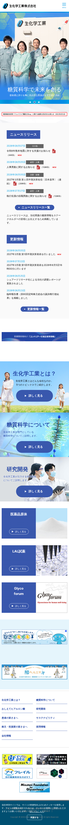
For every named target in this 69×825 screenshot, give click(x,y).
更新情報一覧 (35, 309)
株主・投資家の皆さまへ (14, 726)
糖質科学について (45, 699)
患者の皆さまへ (10, 717)
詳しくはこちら (37, 811)
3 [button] (39, 102)
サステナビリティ (45, 717)
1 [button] (30, 102)
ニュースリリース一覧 (36, 207)
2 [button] (34, 102)
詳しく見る (36, 395)
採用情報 (41, 726)
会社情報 (6, 735)
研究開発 (41, 708)
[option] (34, 56)
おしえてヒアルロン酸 (13, 708)
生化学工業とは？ (11, 699)
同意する (34, 817)
